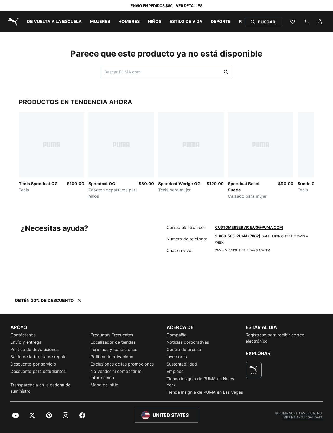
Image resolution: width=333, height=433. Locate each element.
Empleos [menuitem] (174, 371)
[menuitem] (54, 22)
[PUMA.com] (12, 22)
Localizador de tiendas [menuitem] (113, 342)
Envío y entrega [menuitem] (25, 342)
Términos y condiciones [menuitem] (114, 349)
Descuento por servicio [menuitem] (33, 364)
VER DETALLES (189, 5)
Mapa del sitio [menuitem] (104, 384)
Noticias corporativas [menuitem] (187, 342)
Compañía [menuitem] (176, 334)
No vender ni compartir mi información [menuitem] (117, 374)
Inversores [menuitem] (176, 356)
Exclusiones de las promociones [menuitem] (122, 364)
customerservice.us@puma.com (249, 227)
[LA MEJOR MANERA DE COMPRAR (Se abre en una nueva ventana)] (254, 370)
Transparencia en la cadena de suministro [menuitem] (40, 388)
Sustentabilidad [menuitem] (181, 364)
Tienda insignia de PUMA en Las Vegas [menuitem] (204, 392)
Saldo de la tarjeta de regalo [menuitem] (38, 356)
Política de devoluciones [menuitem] (34, 349)
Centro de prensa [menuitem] (183, 349)
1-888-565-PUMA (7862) (237, 236)
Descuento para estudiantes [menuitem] (38, 371)
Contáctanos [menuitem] (23, 334)
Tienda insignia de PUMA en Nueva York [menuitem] (200, 381)
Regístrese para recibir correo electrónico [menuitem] (275, 338)
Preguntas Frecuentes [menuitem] (112, 334)
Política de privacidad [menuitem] (112, 356)
